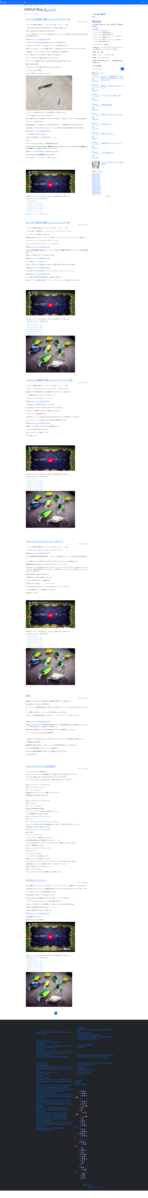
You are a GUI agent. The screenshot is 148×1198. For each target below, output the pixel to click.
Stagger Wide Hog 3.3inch (60, 1118)
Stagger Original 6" (61, 1104)
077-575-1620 (89, 1185)
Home (10, 2)
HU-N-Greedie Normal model (44, 1057)
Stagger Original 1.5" (42, 1100)
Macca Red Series (46, 1032)
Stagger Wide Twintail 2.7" (60, 1113)
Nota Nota (39, 1042)
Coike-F (60, 1087)
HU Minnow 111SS (93, 1029)
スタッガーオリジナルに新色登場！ (41, 766)
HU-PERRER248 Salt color (84, 1033)
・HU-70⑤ (34, 211)
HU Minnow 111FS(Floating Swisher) (57, 1046)
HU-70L (68, 1053)
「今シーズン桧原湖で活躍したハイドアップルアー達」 (49, 380)
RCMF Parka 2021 (83, 1057)
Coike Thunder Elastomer (53, 1094)
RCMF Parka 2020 (109, 1055)
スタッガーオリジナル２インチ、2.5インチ (44, 541)
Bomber (96, 21)
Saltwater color (81, 1027)
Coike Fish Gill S (50, 1093)
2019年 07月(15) (96, 190)
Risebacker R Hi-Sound (47, 1055)
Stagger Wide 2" (64, 1107)
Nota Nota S (46, 1042)
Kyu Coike (55, 1089)
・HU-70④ (34, 209)
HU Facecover (81, 1074)
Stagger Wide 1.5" (53, 1107)
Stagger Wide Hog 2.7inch (43, 1118)
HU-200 (44, 1051)
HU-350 (61, 1051)
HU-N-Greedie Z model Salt (105, 1037)
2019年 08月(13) (96, 188)
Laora (38, 1055)
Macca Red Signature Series (60, 1032)
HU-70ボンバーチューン (36, 880)
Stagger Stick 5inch (67, 1067)
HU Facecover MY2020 (83, 1072)
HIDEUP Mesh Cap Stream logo (86, 1063)
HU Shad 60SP (40, 1049)
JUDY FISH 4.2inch (41, 1072)
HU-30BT (55, 1051)
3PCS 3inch (39, 1078)
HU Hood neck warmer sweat (86, 1070)
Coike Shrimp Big (50, 1080)
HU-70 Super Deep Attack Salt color (87, 1039)
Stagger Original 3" (45, 1102)
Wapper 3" (39, 1074)
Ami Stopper (81, 1047)
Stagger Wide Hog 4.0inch (43, 1120)
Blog (30, 5)
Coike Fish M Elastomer (57, 1091)
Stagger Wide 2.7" (41, 1109)
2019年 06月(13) (96, 192)
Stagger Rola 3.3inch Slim (56, 1128)
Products (16, 2)
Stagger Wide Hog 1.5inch (43, 1117)
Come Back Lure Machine (84, 1045)
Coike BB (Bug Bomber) (43, 1065)
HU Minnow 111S (82, 1029)
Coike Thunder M (58, 1096)
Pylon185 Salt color (82, 1035)
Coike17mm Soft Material (43, 1089)
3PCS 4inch (47, 1078)
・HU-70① (34, 202)
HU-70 (41, 1053)
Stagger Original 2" (55, 1100)
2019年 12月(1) (96, 181)
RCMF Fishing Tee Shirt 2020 (94, 1055)
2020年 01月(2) (96, 179)
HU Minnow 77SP (51, 1047)
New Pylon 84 (40, 1040)
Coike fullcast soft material (49, 1087)
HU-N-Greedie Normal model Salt (87, 1037)
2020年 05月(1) (96, 177)
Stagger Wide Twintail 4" (60, 1115)
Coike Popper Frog (41, 1063)
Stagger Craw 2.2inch (42, 1122)
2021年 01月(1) (96, 175)
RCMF (79, 1055)
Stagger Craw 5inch (59, 1124)
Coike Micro (56, 1085)
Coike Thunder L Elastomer (44, 1096)
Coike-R (66, 1087)
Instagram (78, 1082)
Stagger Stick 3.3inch (42, 1067)
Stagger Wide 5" (41, 1111)
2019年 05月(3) (96, 194)
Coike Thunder (40, 1094)
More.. (108, 196)
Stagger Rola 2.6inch (42, 1128)
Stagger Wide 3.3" (53, 1109)
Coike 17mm (48, 1085)
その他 (77, 1127)
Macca (38, 1032)
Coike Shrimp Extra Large (63, 1080)
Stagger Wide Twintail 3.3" (44, 1115)
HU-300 (49, 1051)
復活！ (28, 695)
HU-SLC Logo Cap (102, 1063)
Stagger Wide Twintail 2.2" (44, 1113)
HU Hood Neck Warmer (84, 1068)
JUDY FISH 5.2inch (53, 1072)
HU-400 (66, 1051)
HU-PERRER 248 (40, 1044)
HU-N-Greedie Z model (60, 1057)
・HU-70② (34, 204)
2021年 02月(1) (96, 174)
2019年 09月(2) (96, 187)
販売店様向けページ (95, 1187)
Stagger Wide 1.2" (41, 1107)
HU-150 (38, 1051)
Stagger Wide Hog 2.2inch (60, 1117)
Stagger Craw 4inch (47, 1124)
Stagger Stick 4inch (55, 1067)
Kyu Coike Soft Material (66, 1089)
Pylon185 (48, 1040)
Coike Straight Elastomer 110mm (46, 1068)
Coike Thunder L (66, 1094)
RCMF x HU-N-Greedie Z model (98, 1057)
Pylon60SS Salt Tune (95, 1035)
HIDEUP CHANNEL (80, 1084)
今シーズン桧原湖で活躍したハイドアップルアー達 (48, 19)
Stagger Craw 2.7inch (56, 1122)
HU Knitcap (80, 1067)
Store (21, 2)
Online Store (78, 1080)
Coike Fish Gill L (40, 1093)
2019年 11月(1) (96, 183)
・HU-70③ (34, 206)
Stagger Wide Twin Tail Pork (44, 1130)
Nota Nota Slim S (56, 1042)
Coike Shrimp (40, 1080)
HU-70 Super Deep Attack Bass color (54, 1053)
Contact (145, 2)
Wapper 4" (47, 1074)
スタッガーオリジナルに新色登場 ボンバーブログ (40, 154)
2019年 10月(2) (96, 185)
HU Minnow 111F (41, 1046)
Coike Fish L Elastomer (42, 1091)
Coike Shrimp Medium (56, 1081)
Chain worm (39, 1076)
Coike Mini (64, 1085)
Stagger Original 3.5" (58, 1102)
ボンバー (36, 5)
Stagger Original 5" (49, 1104)
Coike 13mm (40, 1085)
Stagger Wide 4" (64, 1109)
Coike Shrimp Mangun (42, 1081)
